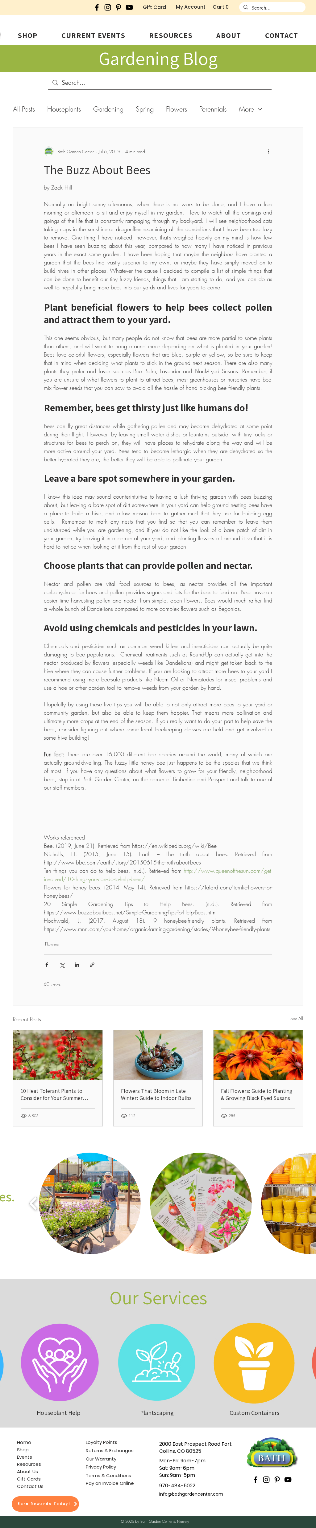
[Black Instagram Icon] (107, 7)
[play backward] (33, 1203)
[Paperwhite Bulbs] (158, 1055)
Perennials (213, 109)
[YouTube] (129, 7)
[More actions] (268, 151)
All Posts (24, 109)
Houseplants (64, 109)
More (246, 109)
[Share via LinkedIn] (77, 965)
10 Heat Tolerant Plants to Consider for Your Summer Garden (52, 1094)
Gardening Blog (158, 58)
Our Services (158, 1297)
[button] (27, 35)
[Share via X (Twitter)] (62, 965)
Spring (145, 109)
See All (296, 1018)
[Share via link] (92, 965)
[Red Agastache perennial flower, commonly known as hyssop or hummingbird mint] (57, 1055)
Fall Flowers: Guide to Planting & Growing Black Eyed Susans (257, 1094)
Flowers (176, 109)
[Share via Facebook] (47, 965)
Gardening (108, 109)
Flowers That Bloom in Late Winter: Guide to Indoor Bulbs (156, 1094)
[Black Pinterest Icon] (118, 7)
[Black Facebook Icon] (97, 7)
